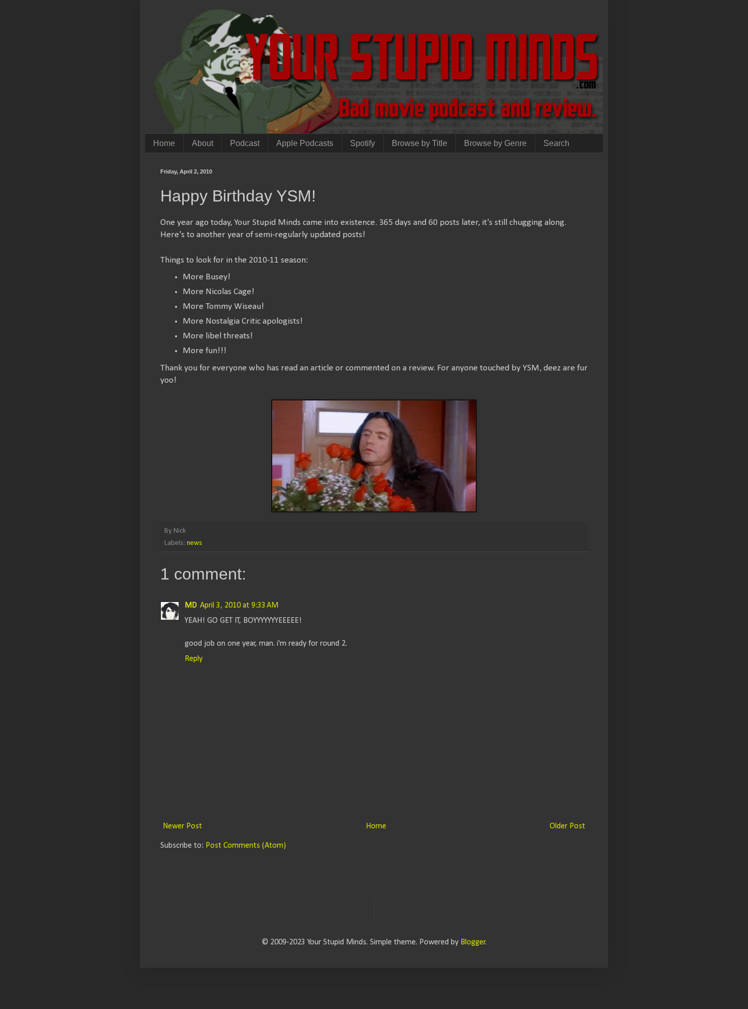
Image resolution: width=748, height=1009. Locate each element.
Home (164, 143)
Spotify (362, 143)
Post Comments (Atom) (246, 846)
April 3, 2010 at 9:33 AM (239, 605)
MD (191, 605)
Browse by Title (419, 143)
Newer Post (182, 826)
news (194, 543)
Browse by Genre (495, 143)
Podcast (245, 143)
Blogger (473, 942)
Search (556, 143)
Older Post (567, 826)
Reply (194, 659)
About (202, 143)
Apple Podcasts (304, 143)
